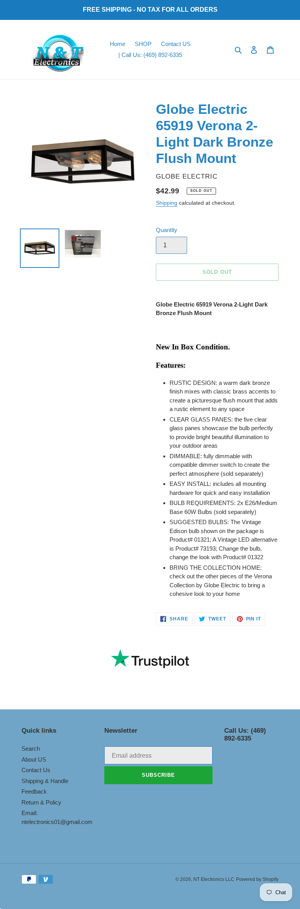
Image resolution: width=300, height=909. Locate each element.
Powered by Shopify (257, 879)
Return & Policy (41, 802)
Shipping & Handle (44, 781)
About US (33, 759)
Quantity (166, 230)
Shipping (166, 203)
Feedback (34, 791)
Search (30, 748)
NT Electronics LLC (213, 879)
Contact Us (35, 770)
